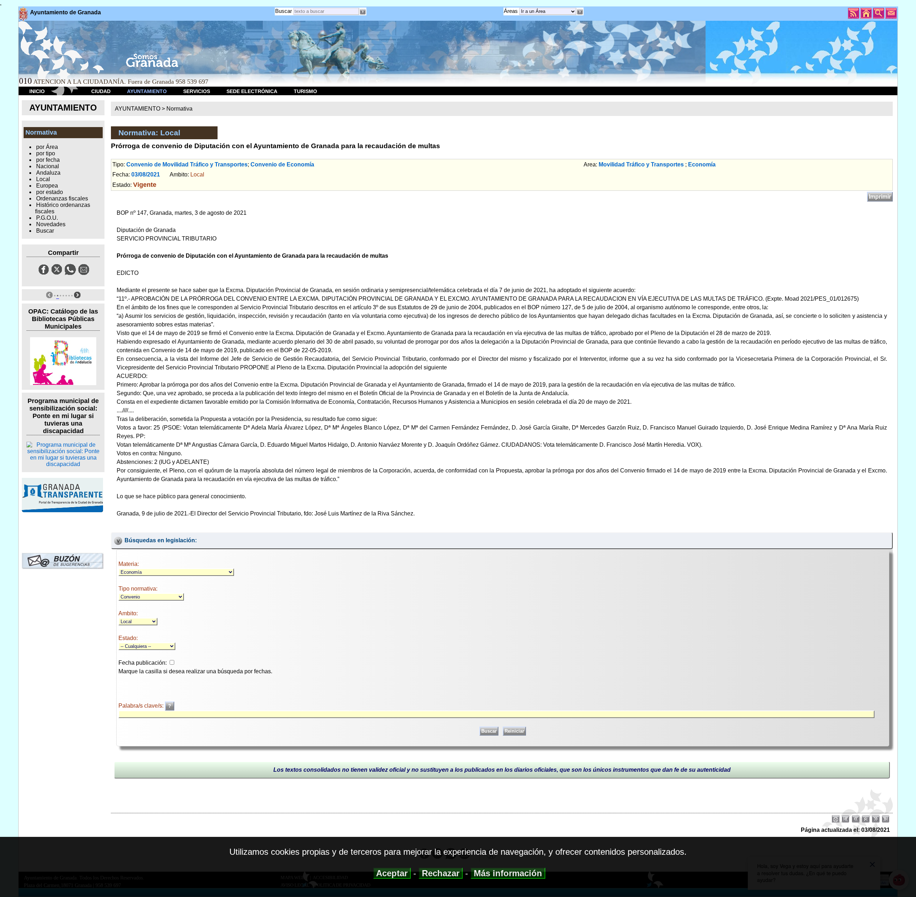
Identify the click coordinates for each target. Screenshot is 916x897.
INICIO (37, 91)
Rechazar (440, 873)
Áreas (511, 11)
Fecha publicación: (142, 663)
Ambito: (128, 613)
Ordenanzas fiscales (62, 198)
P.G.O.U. (47, 218)
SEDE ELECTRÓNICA (251, 91)
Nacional (47, 166)
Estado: (128, 638)
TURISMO (305, 91)
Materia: (128, 564)
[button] (580, 12)
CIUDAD (101, 91)
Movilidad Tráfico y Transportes (641, 164)
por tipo (45, 153)
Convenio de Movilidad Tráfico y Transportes (187, 164)
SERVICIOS (196, 91)
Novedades (50, 224)
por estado (49, 192)
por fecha (48, 160)
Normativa (179, 109)
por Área (47, 147)
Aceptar (392, 873)
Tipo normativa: (137, 589)
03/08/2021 (145, 174)
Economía (702, 164)
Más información (508, 873)
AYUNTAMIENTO (147, 91)
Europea (47, 186)
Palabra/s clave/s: (141, 706)
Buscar (283, 11)
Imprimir (880, 197)
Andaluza (48, 173)
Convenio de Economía (282, 164)
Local (43, 179)
